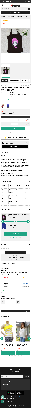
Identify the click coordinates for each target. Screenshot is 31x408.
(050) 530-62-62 (8, 399)
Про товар (4, 80)
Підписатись (26, 376)
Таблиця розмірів (14, 80)
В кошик (13, 128)
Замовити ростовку (15, 146)
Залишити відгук (15, 252)
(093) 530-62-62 (8, 401)
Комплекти (24, 80)
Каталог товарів (16, 12)
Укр (25, 1)
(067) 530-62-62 (8, 397)
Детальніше (15, 233)
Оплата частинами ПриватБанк (16, 137)
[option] (5, 71)
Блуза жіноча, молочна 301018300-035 (21, 345)
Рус (28, 1)
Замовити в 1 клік (17, 133)
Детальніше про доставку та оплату (14, 311)
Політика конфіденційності (15, 406)
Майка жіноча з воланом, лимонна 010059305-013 (7, 345)
